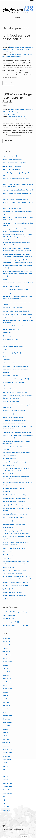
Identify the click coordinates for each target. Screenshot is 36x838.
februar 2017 (6, 776)
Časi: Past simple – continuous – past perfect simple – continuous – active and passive (18, 297)
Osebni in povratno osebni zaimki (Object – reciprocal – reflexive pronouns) (18, 437)
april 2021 (5, 648)
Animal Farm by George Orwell (11, 169)
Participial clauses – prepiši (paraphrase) (14, 462)
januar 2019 (6, 709)
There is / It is (6, 558)
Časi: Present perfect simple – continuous (15, 326)
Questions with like (8, 618)
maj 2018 (5, 732)
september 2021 (7, 645)
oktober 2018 (6, 719)
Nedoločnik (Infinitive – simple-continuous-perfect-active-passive (17, 406)
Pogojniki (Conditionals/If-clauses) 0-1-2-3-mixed (17, 505)
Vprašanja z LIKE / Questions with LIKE (14, 592)
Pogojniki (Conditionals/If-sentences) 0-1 (15, 514)
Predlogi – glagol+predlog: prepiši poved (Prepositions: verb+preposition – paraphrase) (16, 532)
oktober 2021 (6, 641)
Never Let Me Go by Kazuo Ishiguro (13, 417)
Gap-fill (5, 349)
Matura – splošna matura (10, 389)
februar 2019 (6, 705)
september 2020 (7, 662)
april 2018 (5, 736)
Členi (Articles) (7, 336)
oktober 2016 (6, 790)
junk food (13, 119)
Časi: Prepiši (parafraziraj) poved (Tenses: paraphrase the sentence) (18, 321)
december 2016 (7, 783)
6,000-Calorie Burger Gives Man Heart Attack (18, 97)
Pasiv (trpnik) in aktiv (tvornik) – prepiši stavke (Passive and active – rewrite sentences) (16, 478)
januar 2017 (6, 780)
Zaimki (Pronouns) (8, 599)
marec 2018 (6, 739)
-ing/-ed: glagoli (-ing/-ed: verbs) (12, 159)
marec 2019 (6, 702)
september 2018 (7, 722)
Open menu (17, 17)
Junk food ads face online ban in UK (16, 37)
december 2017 (7, 749)
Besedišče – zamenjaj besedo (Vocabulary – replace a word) (18, 204)
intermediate (25, 54)
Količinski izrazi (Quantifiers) (11, 375)
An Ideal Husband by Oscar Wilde (12, 166)
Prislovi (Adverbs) (8, 551)
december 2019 (7, 678)
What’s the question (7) (9, 615)
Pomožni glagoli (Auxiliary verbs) (12, 521)
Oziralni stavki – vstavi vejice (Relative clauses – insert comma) (16, 448)
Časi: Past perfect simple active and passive (15, 289)
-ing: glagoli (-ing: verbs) (10, 156)
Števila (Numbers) (8, 555)
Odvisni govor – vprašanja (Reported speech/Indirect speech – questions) (18, 428)
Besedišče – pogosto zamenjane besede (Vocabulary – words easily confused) (18, 185)
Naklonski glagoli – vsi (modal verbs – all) (15, 392)
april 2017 (5, 769)
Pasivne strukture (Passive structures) (13, 488)
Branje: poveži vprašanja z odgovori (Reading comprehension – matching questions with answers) (17, 261)
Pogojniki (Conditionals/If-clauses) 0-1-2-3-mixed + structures (18, 510)
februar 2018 (6, 743)
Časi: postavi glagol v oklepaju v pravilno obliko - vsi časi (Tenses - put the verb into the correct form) (18, 49)
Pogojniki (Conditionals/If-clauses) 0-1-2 (14, 501)
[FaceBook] (4, 826)
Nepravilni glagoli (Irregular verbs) (13, 414)
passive (8, 56)
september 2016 (7, 793)
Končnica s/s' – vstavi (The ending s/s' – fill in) (16, 379)
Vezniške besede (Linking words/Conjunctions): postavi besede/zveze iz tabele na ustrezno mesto (17, 578)
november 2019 (7, 682)
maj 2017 (5, 766)
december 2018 (7, 712)
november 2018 (7, 716)
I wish (4, 356)
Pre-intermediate (8, 527)
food (14, 54)
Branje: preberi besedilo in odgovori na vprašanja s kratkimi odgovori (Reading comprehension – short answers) (17, 273)
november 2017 (7, 753)
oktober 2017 (6, 756)
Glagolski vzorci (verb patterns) (12, 353)
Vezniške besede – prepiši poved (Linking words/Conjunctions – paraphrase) (14, 572)
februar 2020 (6, 672)
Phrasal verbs (6, 491)
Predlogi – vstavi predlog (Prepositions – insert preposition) (16, 538)
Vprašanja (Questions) (9, 589)
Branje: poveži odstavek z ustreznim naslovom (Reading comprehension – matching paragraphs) (17, 250)
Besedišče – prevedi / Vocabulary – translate (15, 199)
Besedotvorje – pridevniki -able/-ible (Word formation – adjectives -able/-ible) (15, 230)
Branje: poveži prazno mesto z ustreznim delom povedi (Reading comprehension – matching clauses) (18, 255)
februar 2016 (6, 810)
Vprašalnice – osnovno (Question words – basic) (16, 582)
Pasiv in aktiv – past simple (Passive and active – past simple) (18, 484)
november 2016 (7, 786)
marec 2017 (6, 773)
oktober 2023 (6, 638)
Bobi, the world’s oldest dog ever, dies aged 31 (16, 612)
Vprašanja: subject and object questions (14, 596)
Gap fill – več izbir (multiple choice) (13, 346)
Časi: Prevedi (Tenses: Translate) (12, 329)
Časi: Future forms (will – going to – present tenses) (18, 283)
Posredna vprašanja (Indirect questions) (14, 524)
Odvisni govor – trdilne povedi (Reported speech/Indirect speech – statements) (14, 422)
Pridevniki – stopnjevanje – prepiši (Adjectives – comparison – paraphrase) (16, 544)
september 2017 (7, 759)
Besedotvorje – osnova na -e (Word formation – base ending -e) (18, 224)
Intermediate (15, 52)
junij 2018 (5, 729)
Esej (4, 343)
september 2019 (7, 689)
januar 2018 (6, 746)
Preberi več (8, 83)
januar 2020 (6, 675)
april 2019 (5, 699)
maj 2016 (5, 800)
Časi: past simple (7, 293)
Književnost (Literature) (9, 363)
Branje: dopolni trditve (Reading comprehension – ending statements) (17, 244)
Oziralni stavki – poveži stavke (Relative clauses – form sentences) (17, 442)
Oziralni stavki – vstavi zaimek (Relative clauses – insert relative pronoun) (17, 454)
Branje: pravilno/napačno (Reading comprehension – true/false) (18, 267)
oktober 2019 (6, 685)
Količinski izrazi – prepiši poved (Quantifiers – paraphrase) (16, 371)
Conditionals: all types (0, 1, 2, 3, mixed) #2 (15, 625)
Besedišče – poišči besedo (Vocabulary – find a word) (18, 190)
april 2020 (5, 668)
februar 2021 (6, 651)
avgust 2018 (6, 726)
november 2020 (7, 655)
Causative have (7, 333)
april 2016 (5, 803)
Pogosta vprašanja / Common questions (14, 517)
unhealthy (18, 56)
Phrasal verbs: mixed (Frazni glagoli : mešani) (16, 498)
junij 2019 (5, 692)
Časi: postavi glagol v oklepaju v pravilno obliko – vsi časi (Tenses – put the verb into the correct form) (18, 316)
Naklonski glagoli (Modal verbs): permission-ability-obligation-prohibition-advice (17, 397)
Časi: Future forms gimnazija (11, 286)
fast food (10, 54)
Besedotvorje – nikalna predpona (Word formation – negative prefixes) (18, 213)
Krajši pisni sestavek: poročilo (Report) (14, 382)
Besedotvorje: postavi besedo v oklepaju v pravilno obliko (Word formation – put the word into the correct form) (17, 237)
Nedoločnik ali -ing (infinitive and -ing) (14, 410)
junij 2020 (5, 665)
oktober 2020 (6, 658)
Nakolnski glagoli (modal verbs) (12, 401)
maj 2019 (5, 695)
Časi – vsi (5, 279)
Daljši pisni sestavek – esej (10, 339)
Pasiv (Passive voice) (8, 465)
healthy (19, 54)
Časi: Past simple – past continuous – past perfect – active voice (17, 303)
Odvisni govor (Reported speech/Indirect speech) (17, 432)
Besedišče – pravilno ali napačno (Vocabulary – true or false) (17, 195)
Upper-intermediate (8, 567)
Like (4, 385)
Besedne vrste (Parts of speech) (12, 208)
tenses (13, 56)
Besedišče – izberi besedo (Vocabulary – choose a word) (17, 180)
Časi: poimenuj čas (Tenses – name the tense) (16, 311)
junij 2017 (5, 763)
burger (9, 116)
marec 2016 (6, 807)
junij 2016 (5, 796)
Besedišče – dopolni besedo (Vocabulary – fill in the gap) (17, 174)
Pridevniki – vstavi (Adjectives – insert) (14, 548)
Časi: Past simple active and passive (13, 308)
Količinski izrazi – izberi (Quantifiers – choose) (16, 366)
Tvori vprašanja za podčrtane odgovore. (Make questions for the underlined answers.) (16, 563)
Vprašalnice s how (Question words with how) (16, 585)
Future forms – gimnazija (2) (11, 622)
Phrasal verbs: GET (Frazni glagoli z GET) (14, 495)
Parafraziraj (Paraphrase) (10, 458)
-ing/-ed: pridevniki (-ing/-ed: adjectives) (14, 163)
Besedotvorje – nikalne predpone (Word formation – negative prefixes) (18, 219)
